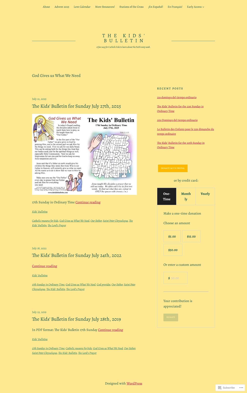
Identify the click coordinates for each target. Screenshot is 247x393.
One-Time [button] (166, 196)
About (46, 7)
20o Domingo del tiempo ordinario (177, 120)
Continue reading (88, 202)
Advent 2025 (62, 7)
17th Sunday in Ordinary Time (48, 284)
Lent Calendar (82, 7)
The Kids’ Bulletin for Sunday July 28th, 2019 (76, 319)
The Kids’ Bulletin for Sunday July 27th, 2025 (76, 106)
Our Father (96, 221)
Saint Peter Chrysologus (115, 221)
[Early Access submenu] (203, 7)
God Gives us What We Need (74, 221)
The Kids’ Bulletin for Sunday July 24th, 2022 (76, 255)
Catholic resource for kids (45, 221)
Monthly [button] (186, 196)
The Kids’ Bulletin (55, 289)
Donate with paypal (173, 168)
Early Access (194, 7)
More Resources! (105, 7)
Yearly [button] (205, 193)
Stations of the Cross (131, 7)
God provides (103, 284)
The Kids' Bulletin (124, 38)
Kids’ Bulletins (39, 212)
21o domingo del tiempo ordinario (176, 97)
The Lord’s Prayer (57, 225)
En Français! (175, 7)
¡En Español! (155, 7)
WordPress (134, 383)
